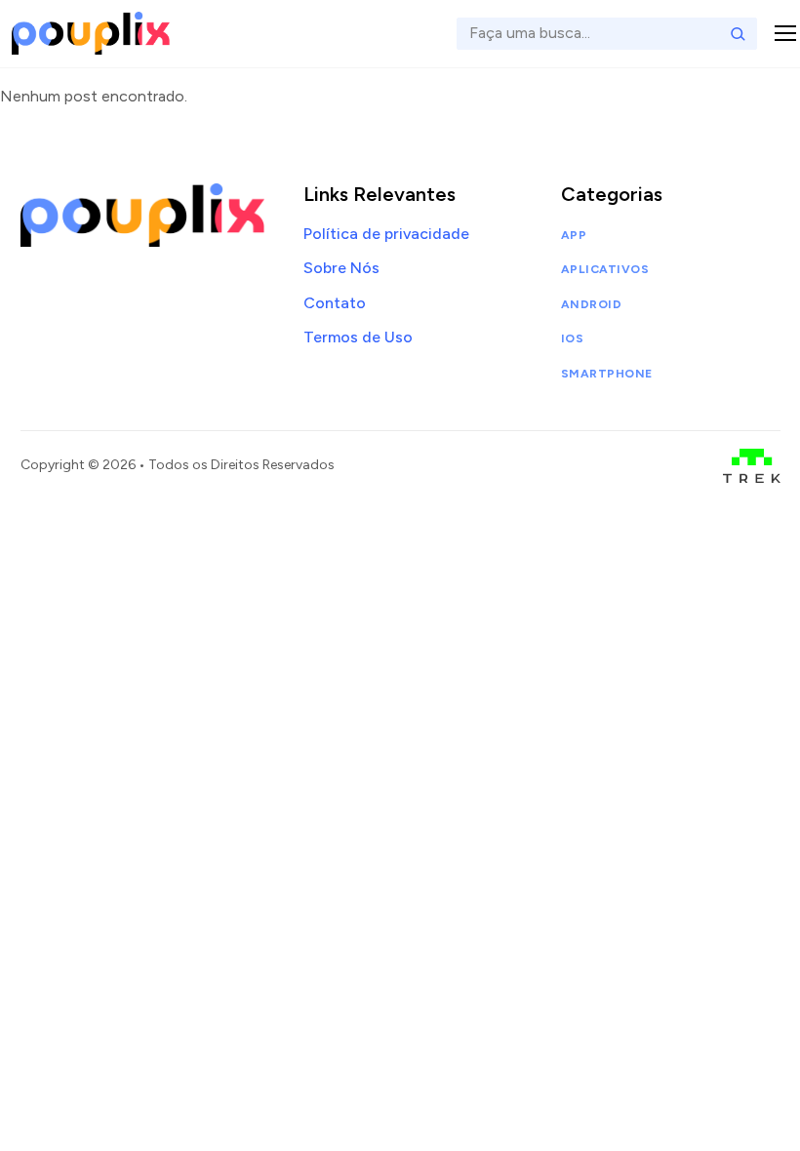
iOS (572, 338)
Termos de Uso (358, 337)
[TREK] (751, 466)
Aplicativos (605, 269)
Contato (334, 303)
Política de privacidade (386, 233)
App (573, 235)
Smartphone (607, 373)
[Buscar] (737, 33)
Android (591, 304)
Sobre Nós (341, 267)
